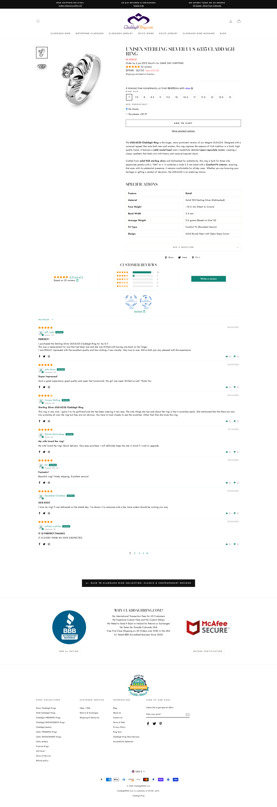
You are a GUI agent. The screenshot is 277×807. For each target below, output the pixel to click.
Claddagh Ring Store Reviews (126, 736)
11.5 (203, 97)
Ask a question (183, 247)
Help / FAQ (85, 708)
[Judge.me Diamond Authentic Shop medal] (131, 301)
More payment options (183, 131)
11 (194, 97)
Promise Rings (42, 746)
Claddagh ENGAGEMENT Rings (50, 722)
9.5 (168, 97)
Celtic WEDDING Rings (46, 731)
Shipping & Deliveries (89, 717)
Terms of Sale (119, 722)
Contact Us (117, 717)
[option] (70, 4)
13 (230, 97)
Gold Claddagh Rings (45, 712)
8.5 (152, 97)
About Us (117, 712)
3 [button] (139, 553)
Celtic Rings (146, 33)
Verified (138, 311)
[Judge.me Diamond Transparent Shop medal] (146, 301)
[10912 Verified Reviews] (138, 696)
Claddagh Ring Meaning (199, 33)
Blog (223, 33)
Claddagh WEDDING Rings (48, 717)
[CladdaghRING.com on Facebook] (148, 723)
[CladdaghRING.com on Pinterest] (160, 723)
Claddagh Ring (61, 33)
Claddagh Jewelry (121, 33)
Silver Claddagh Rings (46, 708)
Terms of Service (43, 755)
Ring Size (132, 91)
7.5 (136, 97)
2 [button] (134, 553)
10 (176, 97)
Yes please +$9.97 (137, 114)
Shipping (130, 74)
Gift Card (40, 751)
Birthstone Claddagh (90, 33)
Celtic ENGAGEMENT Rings (48, 736)
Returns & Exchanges (89, 712)
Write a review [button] (209, 278)
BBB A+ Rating (69, 651)
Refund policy (42, 760)
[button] (133, 66)
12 (212, 97)
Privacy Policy (119, 727)
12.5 (221, 97)
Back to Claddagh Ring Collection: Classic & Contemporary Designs (140, 583)
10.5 (185, 97)
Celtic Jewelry (168, 33)
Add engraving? (137, 104)
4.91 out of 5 (76, 277)
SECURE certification (207, 651)
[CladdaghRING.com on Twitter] (154, 723)
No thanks (133, 109)
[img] (45, 327)
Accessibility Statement (123, 741)
